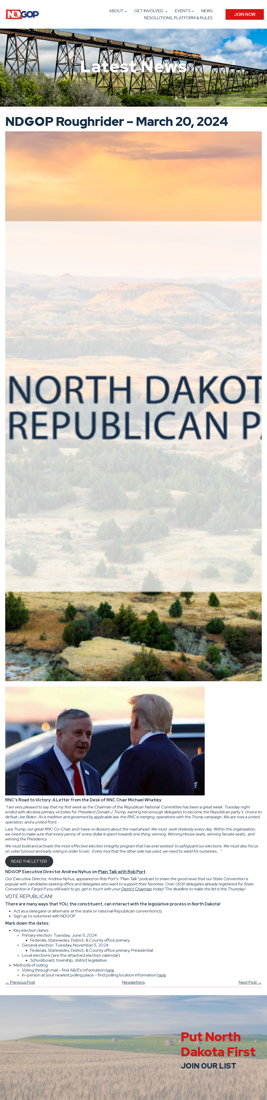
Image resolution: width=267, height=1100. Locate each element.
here (110, 970)
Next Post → (250, 982)
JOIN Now (245, 14)
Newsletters (133, 982)
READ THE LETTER (29, 861)
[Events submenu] (193, 11)
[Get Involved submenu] (166, 11)
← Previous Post (20, 982)
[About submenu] (126, 11)
